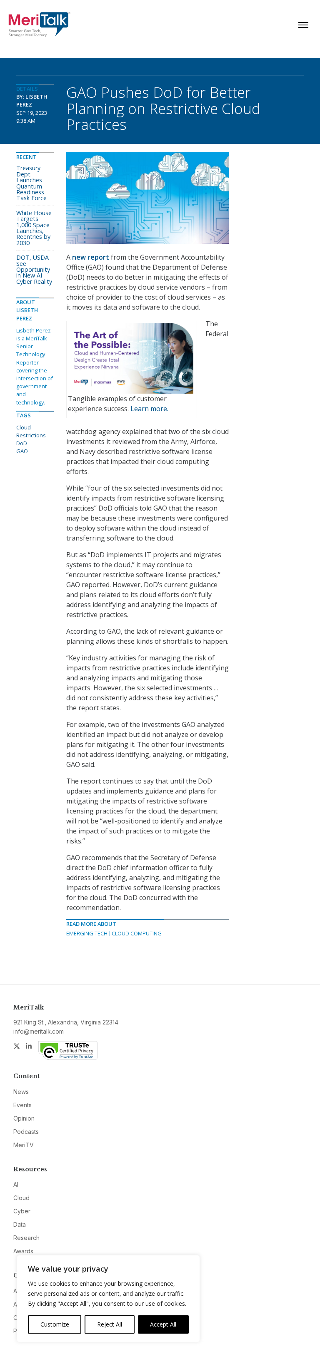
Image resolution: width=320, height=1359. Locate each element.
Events (22, 1105)
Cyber (21, 1211)
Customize (54, 1324)
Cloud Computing (137, 933)
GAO (22, 451)
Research (26, 1237)
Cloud (21, 1197)
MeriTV (23, 1144)
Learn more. (149, 408)
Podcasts (26, 1131)
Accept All (163, 1324)
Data (19, 1224)
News (21, 1091)
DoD (21, 443)
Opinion (24, 1118)
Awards (23, 1251)
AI (15, 1184)
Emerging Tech (87, 933)
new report (90, 257)
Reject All (109, 1324)
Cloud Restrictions (31, 431)
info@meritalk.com (38, 1031)
